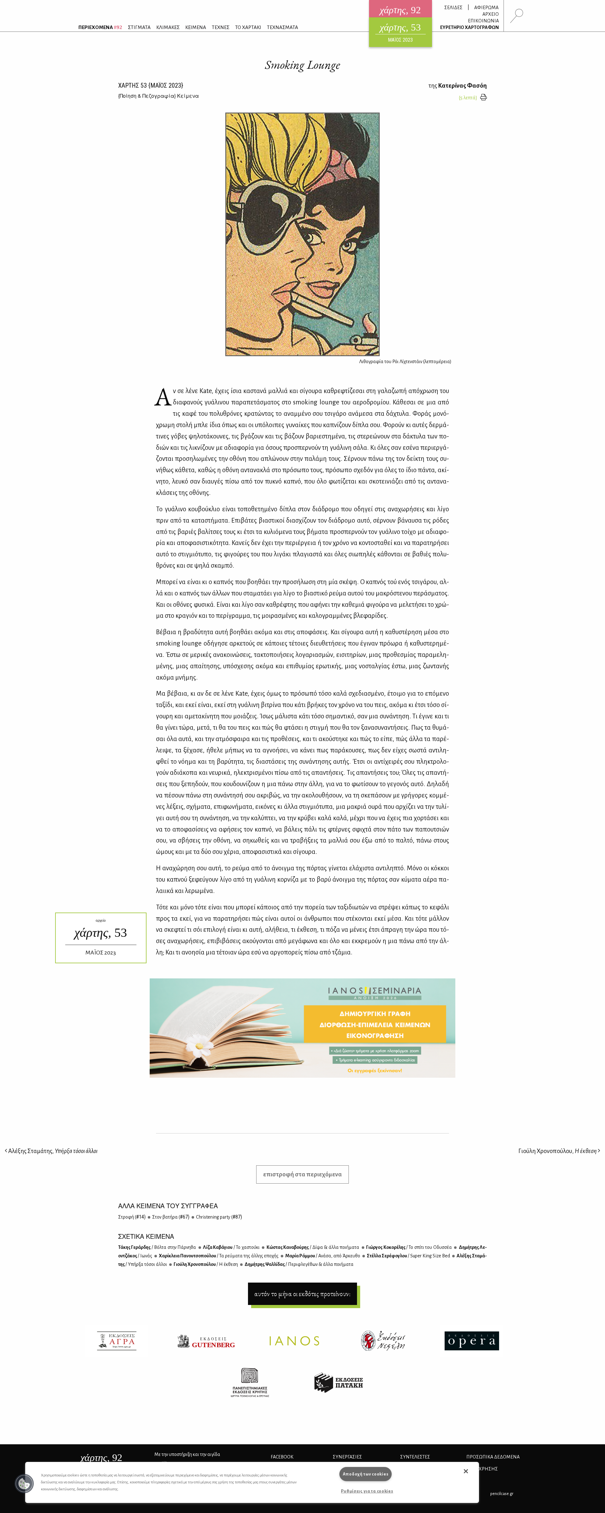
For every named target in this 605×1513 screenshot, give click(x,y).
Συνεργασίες (347, 1456)
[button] (24, 1484)
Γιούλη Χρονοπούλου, (557, 1151)
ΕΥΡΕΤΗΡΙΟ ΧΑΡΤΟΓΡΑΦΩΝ (469, 27)
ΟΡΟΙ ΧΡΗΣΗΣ (482, 1468)
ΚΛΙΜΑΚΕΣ (168, 27)
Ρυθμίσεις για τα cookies (367, 1491)
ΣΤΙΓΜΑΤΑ (139, 27)
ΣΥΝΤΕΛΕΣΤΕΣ (415, 1456)
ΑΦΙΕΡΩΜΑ (486, 7)
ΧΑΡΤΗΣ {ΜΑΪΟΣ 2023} (150, 85)
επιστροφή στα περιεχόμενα (302, 1174)
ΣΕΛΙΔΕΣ (453, 7)
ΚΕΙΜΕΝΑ (195, 27)
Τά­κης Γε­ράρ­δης (157, 1247)
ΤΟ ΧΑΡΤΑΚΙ (248, 27)
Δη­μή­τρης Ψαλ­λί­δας (299, 1264)
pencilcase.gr (501, 1493)
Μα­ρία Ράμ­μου (322, 1255)
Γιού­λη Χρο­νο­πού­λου (205, 1264)
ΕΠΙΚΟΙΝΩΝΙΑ (483, 20)
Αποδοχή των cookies (366, 1474)
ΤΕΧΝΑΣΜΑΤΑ (282, 27)
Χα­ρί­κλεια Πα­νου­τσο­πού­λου (218, 1255)
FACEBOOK (282, 1456)
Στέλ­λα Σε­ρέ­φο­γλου (408, 1255)
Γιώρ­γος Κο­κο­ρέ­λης (409, 1247)
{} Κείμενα (158, 95)
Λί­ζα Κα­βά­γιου (231, 1247)
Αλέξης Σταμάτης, (52, 1151)
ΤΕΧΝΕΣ (220, 27)
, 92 (101, 1457)
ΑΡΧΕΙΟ (490, 14)
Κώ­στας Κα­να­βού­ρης (312, 1247)
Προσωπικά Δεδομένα (493, 1456)
